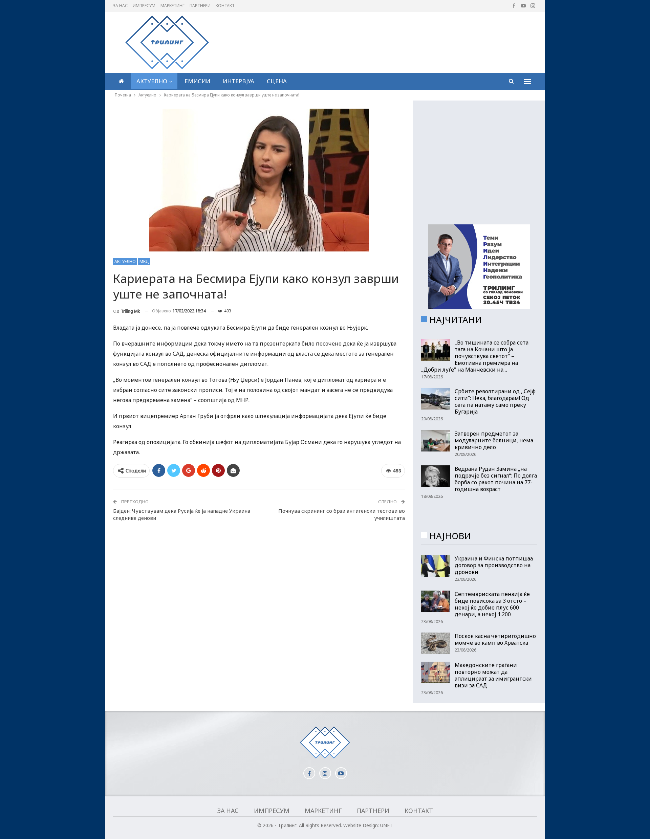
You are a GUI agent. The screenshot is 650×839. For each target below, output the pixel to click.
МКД (144, 261)
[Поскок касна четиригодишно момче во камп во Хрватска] (435, 643)
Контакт (225, 5)
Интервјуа (238, 81)
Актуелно (151, 81)
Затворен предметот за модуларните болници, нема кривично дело (494, 440)
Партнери (200, 5)
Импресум (144, 5)
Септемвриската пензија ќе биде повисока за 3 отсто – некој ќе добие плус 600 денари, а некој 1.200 (492, 604)
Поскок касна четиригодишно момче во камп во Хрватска (495, 639)
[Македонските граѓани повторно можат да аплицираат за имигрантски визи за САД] (435, 672)
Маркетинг (172, 5)
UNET (386, 825)
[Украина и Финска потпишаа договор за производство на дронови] (435, 566)
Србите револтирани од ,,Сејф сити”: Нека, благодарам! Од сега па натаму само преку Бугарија (495, 401)
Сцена (277, 81)
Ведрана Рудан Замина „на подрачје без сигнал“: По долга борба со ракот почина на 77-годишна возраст (496, 479)
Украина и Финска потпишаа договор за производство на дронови (494, 565)
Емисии (197, 81)
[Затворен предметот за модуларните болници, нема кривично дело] (435, 441)
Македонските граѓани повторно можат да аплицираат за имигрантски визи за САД (493, 675)
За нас (120, 5)
